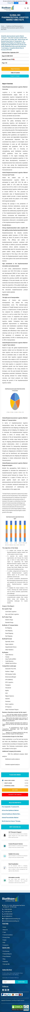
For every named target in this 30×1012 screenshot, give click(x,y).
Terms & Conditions (8, 934)
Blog (4, 959)
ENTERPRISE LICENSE (9, 785)
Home (2, 26)
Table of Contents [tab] (15, 72)
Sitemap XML (6, 964)
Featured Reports (7, 953)
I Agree (16, 3)
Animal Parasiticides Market (10, 817)
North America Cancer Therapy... (11, 821)
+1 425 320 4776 (8, 911)
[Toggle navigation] (28, 8)
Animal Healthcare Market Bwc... (11, 814)
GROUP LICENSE (8, 783)
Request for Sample (15, 794)
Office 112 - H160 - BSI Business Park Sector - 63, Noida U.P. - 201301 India (13, 906)
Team (4, 932)
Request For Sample (15, 76)
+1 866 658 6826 (8, 909)
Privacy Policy (11, 3)
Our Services (6, 951)
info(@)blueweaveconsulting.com (12, 918)
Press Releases (7, 956)
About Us (5, 929)
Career (4, 940)
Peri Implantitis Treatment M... (11, 807)
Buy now (15, 790)
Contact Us (5, 945)
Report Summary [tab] (15, 69)
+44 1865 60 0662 (8, 914)
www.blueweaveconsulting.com (11, 921)
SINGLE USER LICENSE (9, 780)
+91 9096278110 (8, 916)
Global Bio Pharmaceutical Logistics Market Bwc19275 (12, 28)
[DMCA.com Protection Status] (17, 1008)
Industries (5, 961)
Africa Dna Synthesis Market (10, 810)
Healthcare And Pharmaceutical (14, 26)
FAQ (4, 942)
